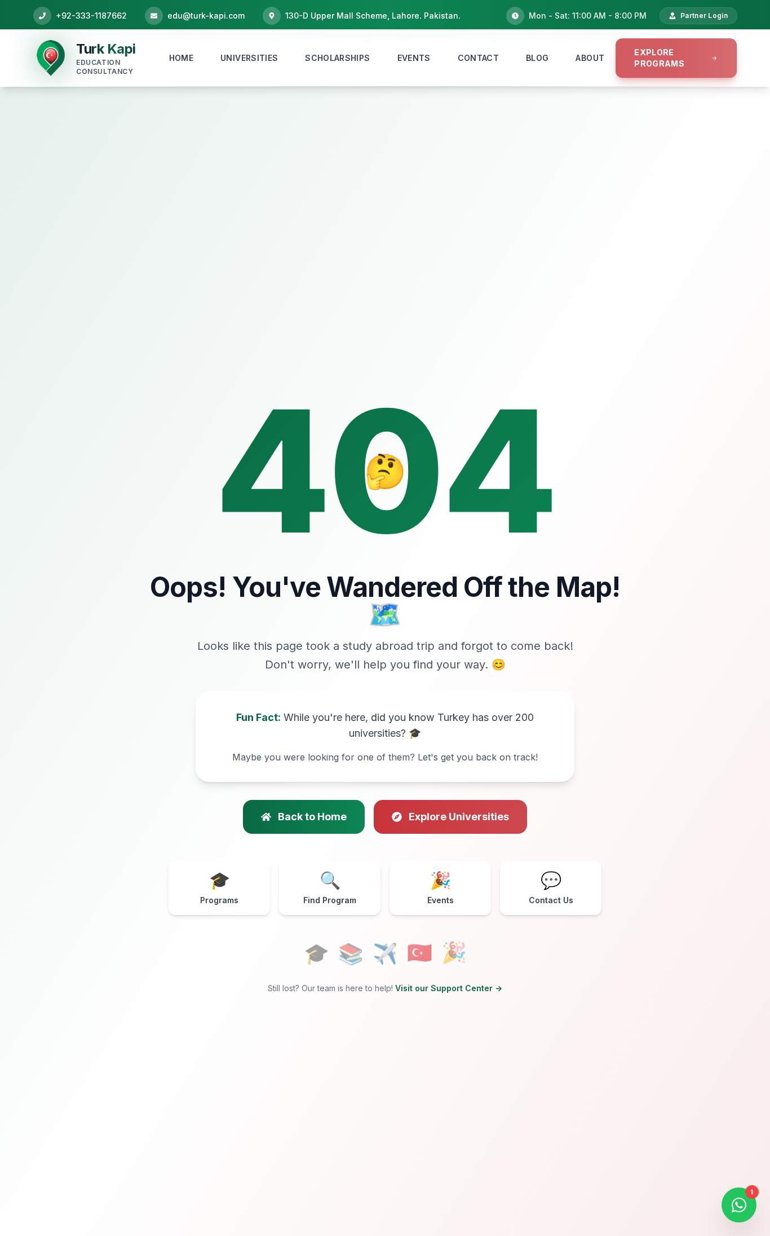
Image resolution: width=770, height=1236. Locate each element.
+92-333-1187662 (91, 15)
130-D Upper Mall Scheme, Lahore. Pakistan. (373, 15)
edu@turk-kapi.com (206, 15)
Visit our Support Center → (448, 988)
